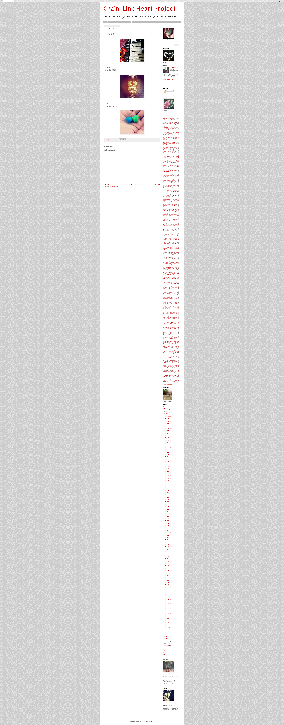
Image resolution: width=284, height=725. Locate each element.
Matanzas (177, 252)
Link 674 (167, 592)
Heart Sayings (171, 209)
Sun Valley (175, 347)
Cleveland (166, 166)
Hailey (169, 204)
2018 (165, 656)
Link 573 (167, 520)
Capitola (164, 156)
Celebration (171, 157)
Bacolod (174, 127)
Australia (165, 127)
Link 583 (167, 527)
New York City (172, 278)
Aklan (169, 115)
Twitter (176, 362)
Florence (168, 191)
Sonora (164, 341)
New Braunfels (172, 273)
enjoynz (144, 721)
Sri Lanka (168, 343)
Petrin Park (170, 297)
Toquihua (164, 357)
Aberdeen (164, 115)
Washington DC (173, 375)
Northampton (169, 282)
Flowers (164, 192)
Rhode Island (175, 312)
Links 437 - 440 (168, 416)
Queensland (165, 307)
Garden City (165, 196)
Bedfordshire (175, 129)
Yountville (169, 384)
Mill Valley (168, 261)
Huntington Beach (172, 215)
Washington (165, 375)
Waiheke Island (169, 374)
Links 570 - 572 (168, 518)
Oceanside (172, 284)
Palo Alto (168, 291)
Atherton (177, 124)
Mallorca (165, 248)
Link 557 (167, 499)
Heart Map (157, 21)
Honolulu (171, 211)
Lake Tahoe (176, 231)
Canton (164, 155)
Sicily (176, 333)
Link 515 (167, 458)
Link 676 (167, 596)
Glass (167, 199)
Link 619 (167, 554)
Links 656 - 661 (168, 587)
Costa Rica (175, 174)
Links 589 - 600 (168, 532)
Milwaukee (177, 261)
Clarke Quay (176, 165)
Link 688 (167, 611)
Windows (174, 379)
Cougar (167, 175)
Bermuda (169, 132)
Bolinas (175, 134)
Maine (168, 247)
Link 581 (167, 523)
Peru (169, 296)
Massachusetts (170, 252)
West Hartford (171, 376)
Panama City (169, 292)
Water (164, 376)
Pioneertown (170, 298)
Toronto (169, 357)
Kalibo (167, 225)
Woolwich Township (168, 381)
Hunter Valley (165, 215)
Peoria (164, 296)
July (166, 638)
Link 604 (167, 539)
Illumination (171, 218)
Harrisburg (171, 206)
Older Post (157, 184)
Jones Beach (172, 224)
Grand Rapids (173, 200)
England (164, 189)
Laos (172, 233)
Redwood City (171, 311)
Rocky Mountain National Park (168, 314)
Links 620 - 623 (168, 556)
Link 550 (167, 489)
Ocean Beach (165, 284)
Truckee (164, 361)
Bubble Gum (170, 143)
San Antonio (170, 319)
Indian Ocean (165, 219)
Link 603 (167, 537)
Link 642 (167, 572)
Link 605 (167, 541)
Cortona (170, 174)
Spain (174, 342)
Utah (176, 366)
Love (174, 243)
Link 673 (167, 591)
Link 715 (167, 632)
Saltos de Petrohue (166, 318)
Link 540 (167, 482)
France (164, 195)
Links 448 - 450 (168, 421)
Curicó (174, 176)
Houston (170, 213)
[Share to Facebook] (123, 139)
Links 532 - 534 (168, 475)
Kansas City (176, 225)
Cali (176, 148)
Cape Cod (169, 155)
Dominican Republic (166, 184)
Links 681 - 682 (168, 603)
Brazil (169, 137)
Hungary (175, 214)
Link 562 (167, 508)
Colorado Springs (173, 170)
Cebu (166, 157)
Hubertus (166, 214)
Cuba (165, 176)
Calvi (168, 151)
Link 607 (167, 544)
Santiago (168, 328)
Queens (176, 306)
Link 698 (167, 618)
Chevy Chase (167, 162)
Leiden (167, 235)
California (166, 150)
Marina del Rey (171, 249)
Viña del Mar (166, 372)
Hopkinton (165, 213)
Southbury (166, 342)
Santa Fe (166, 327)
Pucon (177, 303)
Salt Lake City (175, 317)
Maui (165, 253)
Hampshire (165, 205)
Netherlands (165, 272)
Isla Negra (177, 220)
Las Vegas (165, 234)
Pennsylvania (173, 294)
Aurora (171, 126)
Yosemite (164, 384)
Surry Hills (165, 348)
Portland (164, 301)
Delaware (164, 180)
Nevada (170, 272)
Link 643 (167, 573)
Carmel (168, 156)
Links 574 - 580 (168, 521)
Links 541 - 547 (168, 483)
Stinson (164, 346)
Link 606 (167, 542)
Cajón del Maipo (166, 148)
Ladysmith (170, 230)
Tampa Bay (168, 352)
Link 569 (167, 516)
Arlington (170, 123)
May (166, 634)
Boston (175, 135)
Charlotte (170, 161)
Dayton (175, 179)
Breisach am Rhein (167, 138)
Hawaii (175, 207)
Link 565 (167, 513)
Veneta (164, 370)
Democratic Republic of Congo (173, 180)
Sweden (174, 348)
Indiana (171, 219)
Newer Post (106, 184)
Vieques (177, 371)
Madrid (164, 247)
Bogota (170, 134)
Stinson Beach (170, 346)
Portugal (164, 302)
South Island (176, 341)
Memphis (175, 254)
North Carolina (171, 281)
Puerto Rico (166, 304)
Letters (175, 235)
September (167, 641)
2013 (165, 408)
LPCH (164, 244)
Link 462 (167, 432)
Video (169, 371)
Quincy (170, 307)
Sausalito (164, 329)
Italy (175, 221)
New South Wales (171, 277)
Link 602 (167, 535)
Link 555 (167, 496)
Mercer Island (167, 257)
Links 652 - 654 (168, 584)
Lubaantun (175, 244)
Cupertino (169, 176)
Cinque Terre (171, 165)
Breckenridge (175, 137)
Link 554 (167, 494)
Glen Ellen (173, 199)
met (176, 257)
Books (164, 135)
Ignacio (170, 216)
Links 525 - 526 (168, 466)
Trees (170, 360)
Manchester (171, 248)
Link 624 (167, 558)
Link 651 (167, 582)
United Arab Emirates (170, 365)
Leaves (177, 234)
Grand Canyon (166, 200)
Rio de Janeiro (165, 313)
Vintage (172, 372)
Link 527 (167, 468)
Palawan (173, 289)
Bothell (164, 137)
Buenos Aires (165, 144)
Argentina (175, 122)
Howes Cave (176, 213)
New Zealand (165, 279)
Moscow (174, 264)
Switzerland (165, 350)
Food (170, 192)
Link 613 (167, 547)
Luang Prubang (169, 244)
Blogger (152, 721)
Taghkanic (175, 350)
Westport (173, 377)
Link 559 (167, 502)
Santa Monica (172, 327)
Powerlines (170, 302)
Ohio (165, 286)
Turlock (164, 362)
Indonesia (175, 219)
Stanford (174, 344)
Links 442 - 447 (168, 419)
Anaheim (177, 118)
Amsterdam (172, 118)
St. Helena (174, 343)
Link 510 (167, 449)
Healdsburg (165, 209)
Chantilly (175, 160)
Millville (172, 261)
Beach (169, 129)
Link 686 (167, 608)
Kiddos (164, 229)
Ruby (176, 316)
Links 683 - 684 (168, 605)
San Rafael (175, 324)
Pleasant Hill (165, 299)
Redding (174, 309)
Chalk (170, 160)
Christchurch (165, 165)
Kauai (173, 226)
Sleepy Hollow (174, 337)
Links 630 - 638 (168, 565)
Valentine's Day (166, 367)
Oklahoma (169, 286)
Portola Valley (172, 301)
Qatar (168, 306)
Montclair (164, 264)
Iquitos (172, 220)
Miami (164, 259)
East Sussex (167, 186)
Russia (164, 317)
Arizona (164, 123)
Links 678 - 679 (168, 599)
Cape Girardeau (175, 155)
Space (170, 342)
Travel (170, 358)
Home (105, 21)
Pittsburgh (176, 298)
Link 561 (167, 506)
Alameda (173, 115)
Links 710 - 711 (168, 627)
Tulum (172, 361)
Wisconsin (165, 380)
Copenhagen (174, 171)
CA (163, 147)
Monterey (169, 264)
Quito (174, 307)
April (166, 415)
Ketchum (175, 228)
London (164, 239)
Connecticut (166, 171)
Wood (170, 380)
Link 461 (167, 430)
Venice (168, 370)
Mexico (169, 258)
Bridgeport (175, 138)
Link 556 (167, 497)
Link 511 (167, 451)
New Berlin (165, 273)
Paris (168, 293)
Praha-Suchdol (165, 303)
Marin (165, 249)
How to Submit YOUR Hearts (147, 21)
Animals (172, 119)
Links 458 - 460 (168, 428)
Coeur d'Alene (171, 166)
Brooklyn (174, 142)
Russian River (169, 317)
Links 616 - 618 (168, 553)
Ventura (172, 370)
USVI (173, 366)
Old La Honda (171, 287)
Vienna (173, 371)
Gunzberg (164, 204)
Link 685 (167, 606)
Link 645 (167, 577)
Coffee (177, 166)
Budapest (175, 143)
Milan (164, 261)
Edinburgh (169, 187)
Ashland (168, 124)
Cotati (164, 175)
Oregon (174, 288)
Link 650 (167, 580)
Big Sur (169, 133)
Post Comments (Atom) (114, 186)
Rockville (175, 313)
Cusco (177, 176)
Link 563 (167, 509)
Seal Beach (165, 332)
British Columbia (175, 141)
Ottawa (164, 289)
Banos (176, 128)
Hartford (176, 206)
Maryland (170, 251)
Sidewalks (165, 334)
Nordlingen (165, 281)
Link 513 (167, 454)
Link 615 (167, 551)
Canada (170, 153)
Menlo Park (176, 255)
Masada (164, 252)
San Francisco (170, 322)
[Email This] (119, 139)
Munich (176, 267)
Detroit (168, 182)
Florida (174, 191)
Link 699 (167, 620)
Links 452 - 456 (168, 425)
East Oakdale (170, 185)
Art (174, 123)
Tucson (168, 361)
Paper (174, 292)
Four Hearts (173, 194)
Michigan (175, 259)
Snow (171, 338)
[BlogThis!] (121, 139)
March (166, 413)
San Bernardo (176, 319)
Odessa (177, 284)
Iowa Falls (168, 220)
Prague (175, 302)
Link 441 (167, 418)
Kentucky (166, 228)
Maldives (171, 247)
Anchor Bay (166, 119)
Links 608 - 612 (168, 546)
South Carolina (169, 341)
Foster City (167, 194)
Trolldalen (175, 360)
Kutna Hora (165, 230)
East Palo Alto (176, 185)
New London (176, 274)
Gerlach (170, 196)
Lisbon (170, 238)
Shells (171, 333)
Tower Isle (175, 357)
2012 (165, 406)
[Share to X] (122, 139)
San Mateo (169, 323)
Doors (172, 184)
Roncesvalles (165, 316)
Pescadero (175, 296)
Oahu (170, 283)
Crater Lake (172, 175)
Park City (172, 293)
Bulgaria (175, 144)
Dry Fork (177, 184)
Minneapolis (166, 262)
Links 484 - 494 (168, 444)
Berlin (165, 132)
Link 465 (167, 437)
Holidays (166, 210)
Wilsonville (168, 379)
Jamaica (175, 223)
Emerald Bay (175, 187)
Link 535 (167, 477)
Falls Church (169, 190)
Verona (165, 371)
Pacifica (169, 289)
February (167, 411)
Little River (175, 238)
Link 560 (167, 504)
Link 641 (167, 570)
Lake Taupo (167, 233)
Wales (176, 374)
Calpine (164, 151)
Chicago (172, 162)
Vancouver (165, 369)
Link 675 (167, 594)
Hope (176, 211)
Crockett (177, 175)
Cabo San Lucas (169, 147)
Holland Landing (174, 210)
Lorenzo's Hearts (135, 21)
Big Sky (165, 133)
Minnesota (172, 262)
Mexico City (175, 258)
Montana (170, 263)
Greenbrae (177, 201)
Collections (165, 169)
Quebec (171, 306)
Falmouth (175, 190)
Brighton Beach (170, 139)
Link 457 (167, 426)
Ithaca (164, 223)
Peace (176, 293)
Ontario (168, 288)
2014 (165, 649)
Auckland (166, 126)
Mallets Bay (177, 247)
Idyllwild (166, 216)
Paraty (164, 293)
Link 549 (167, 487)
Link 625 (167, 560)
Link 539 (167, 480)
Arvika (164, 124)
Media (175, 253)
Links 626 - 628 (168, 561)
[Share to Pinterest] (125, 139)
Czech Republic (167, 177)
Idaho (178, 215)
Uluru (164, 365)
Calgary (172, 148)
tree (167, 360)
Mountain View (170, 267)
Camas (164, 152)
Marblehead (177, 248)
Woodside (177, 380)
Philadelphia (175, 297)
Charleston (165, 161)
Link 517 (167, 461)
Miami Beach (169, 259)
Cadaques (175, 147)
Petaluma (164, 297)
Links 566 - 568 (168, 515)
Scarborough (175, 329)
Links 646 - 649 (168, 579)
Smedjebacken (165, 338)
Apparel (177, 120)
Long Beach (170, 239)
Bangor (172, 128)
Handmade (172, 205)
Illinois (164, 218)
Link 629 (167, 563)
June (166, 636)
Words (175, 381)
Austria (170, 127)
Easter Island (174, 186)
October (167, 643)
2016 (165, 652)
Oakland (174, 283)
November (167, 645)
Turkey (176, 361)
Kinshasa (171, 229)
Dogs (172, 182)
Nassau (169, 269)
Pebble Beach (165, 294)
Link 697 (167, 617)
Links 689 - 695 (168, 613)
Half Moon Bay (174, 204)
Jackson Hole (169, 223)
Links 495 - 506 (168, 445)
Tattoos (174, 352)
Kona (176, 229)
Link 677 (167, 598)
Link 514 (167, 456)
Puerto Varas (172, 304)
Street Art (168, 347)
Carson (173, 156)
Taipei (170, 351)
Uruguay (169, 366)
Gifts (164, 198)
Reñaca (165, 312)
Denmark (165, 181)
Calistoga (175, 150)
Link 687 (167, 610)
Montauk (175, 263)
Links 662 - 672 (168, 589)
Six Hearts (165, 337)
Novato (164, 283)
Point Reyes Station (173, 299)
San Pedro (169, 324)
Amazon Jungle (166, 118)
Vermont (177, 370)
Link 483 (167, 442)
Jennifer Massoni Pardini (169, 85)
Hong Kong (165, 211)
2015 (165, 650)
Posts (166, 90)
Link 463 (167, 433)
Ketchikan (171, 228)
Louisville (170, 243)
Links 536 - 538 (168, 478)
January (167, 409)
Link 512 (167, 452)
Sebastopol (165, 333)
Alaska (177, 115)
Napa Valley (175, 268)
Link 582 (167, 525)
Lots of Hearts (172, 242)
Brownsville (165, 143)
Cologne (169, 169)
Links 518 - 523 (168, 463)
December (167, 646)
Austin (176, 126)
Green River (171, 201)
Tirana (176, 356)
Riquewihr (171, 313)
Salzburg (173, 318)
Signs (165, 336)
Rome (176, 314)
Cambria (175, 152)
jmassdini (174, 67)
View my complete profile (168, 79)
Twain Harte (171, 362)
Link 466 (167, 438)
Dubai (165, 185)
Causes (177, 156)
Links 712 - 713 (168, 629)
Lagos (174, 230)
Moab (166, 263)
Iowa (164, 220)
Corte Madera (165, 174)
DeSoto (164, 182)
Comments (167, 92)
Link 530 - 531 (168, 473)
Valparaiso (175, 367)
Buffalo (171, 144)
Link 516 (167, 459)
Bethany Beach (176, 132)
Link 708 (167, 624)
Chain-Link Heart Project (139, 8)
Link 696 (167, 615)
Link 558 (167, 501)
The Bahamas (165, 355)
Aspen (173, 124)
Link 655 (167, 586)
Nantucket (169, 268)
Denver (170, 181)
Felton (164, 191)
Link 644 (167, 575)
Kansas (171, 225)
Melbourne (165, 254)
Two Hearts (166, 363)
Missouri (177, 262)
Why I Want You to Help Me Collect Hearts (122, 21)
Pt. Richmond (172, 303)
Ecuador (164, 187)
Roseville (171, 316)
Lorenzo (110, 21)
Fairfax (164, 190)
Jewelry (165, 224)
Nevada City (175, 272)
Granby (177, 199)
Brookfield (167, 142)
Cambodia (170, 152)
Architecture (168, 122)
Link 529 (167, 471)
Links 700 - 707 (168, 622)
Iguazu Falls (175, 216)
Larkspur (175, 233)
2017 (165, 654)
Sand (164, 326)
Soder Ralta (176, 338)
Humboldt (171, 214)
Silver (171, 336)
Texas (170, 353)
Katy (169, 226)
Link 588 (167, 530)
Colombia (175, 169)
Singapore (175, 336)
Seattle (175, 332)
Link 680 (167, 601)
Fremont (169, 195)
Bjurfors (174, 133)
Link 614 (167, 549)
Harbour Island (165, 206)
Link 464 (167, 435)
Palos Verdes (175, 291)
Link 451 (167, 423)
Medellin (170, 253)
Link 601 (167, 534)
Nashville (164, 269)
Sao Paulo (175, 328)
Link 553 (167, 492)
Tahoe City (165, 351)
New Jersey (170, 274)
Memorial (170, 254)
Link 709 (167, 625)
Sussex (169, 348)
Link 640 (167, 568)
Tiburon (170, 356)
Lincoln (166, 238)
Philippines (165, 298)
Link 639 (167, 566)
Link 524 (167, 464)
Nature (174, 269)
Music (164, 268)
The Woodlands (172, 355)
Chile (177, 162)
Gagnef (174, 195)
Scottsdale (169, 331)
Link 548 (167, 485)
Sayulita (169, 329)
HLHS (177, 209)
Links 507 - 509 (168, 447)
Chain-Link (165, 160)
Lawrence (171, 234)
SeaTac (170, 332)
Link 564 (167, 511)
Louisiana (164, 243)
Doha (176, 182)
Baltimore (167, 128)
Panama (164, 292)
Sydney (170, 350)
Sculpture (175, 331)
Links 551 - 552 (168, 490)
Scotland (164, 331)
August (166, 640)
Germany (175, 196)
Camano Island (174, 151)
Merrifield (172, 257)
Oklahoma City (175, 286)
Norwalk (175, 282)
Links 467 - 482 (168, 440)
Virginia (177, 372)
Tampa (177, 351)
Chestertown (176, 161)
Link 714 (167, 630)
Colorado (165, 170)
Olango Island (165, 287)
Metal (164, 258)
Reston (170, 312)
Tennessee (165, 353)
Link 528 (167, 470)
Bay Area (164, 129)
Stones (177, 346)
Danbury (170, 179)
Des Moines (175, 181)
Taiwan (173, 351)
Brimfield (176, 139)
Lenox (171, 235)
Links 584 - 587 (168, 528)
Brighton (164, 139)
